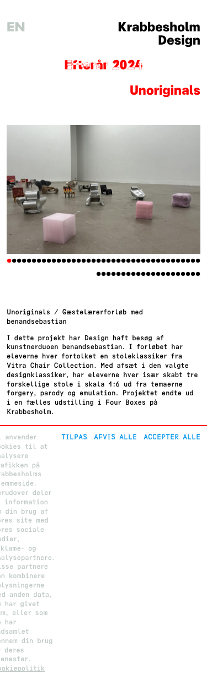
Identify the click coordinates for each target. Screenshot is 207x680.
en (16, 27)
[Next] (185, 189)
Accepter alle (172, 437)
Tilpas (74, 437)
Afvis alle (115, 437)
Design (179, 40)
